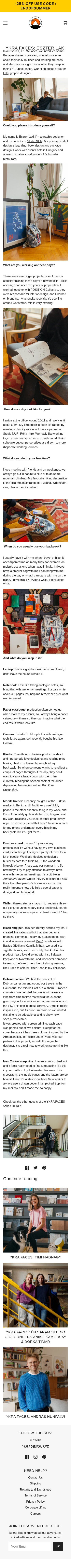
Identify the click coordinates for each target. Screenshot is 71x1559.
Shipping (35, 1483)
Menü (39, 941)
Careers (35, 1513)
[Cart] (66, 23)
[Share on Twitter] (35, 1167)
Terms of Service (36, 1495)
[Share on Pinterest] (44, 1167)
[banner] (35, 22)
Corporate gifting (35, 1507)
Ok (58, 1546)
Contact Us (35, 1477)
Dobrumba (51, 154)
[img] (26, 1456)
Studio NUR (34, 141)
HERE (16, 1106)
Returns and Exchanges (35, 1489)
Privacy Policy (35, 1501)
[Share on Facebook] (26, 1167)
